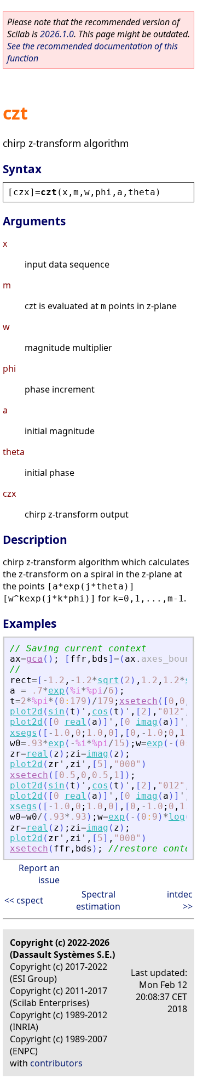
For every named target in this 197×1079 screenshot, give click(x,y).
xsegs (23, 733)
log (177, 816)
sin (56, 711)
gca (34, 659)
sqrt (108, 680)
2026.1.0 (57, 34)
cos (100, 711)
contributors (56, 1063)
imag (147, 722)
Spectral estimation (98, 900)
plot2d (26, 711)
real (75, 722)
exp (56, 690)
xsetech (138, 701)
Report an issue (39, 874)
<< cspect (23, 900)
